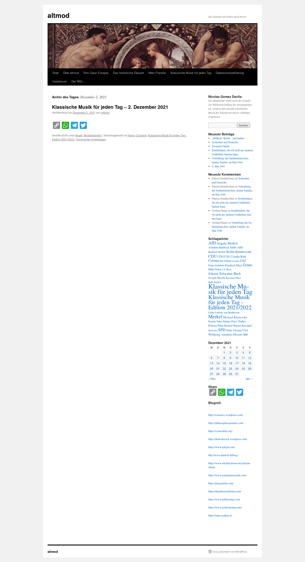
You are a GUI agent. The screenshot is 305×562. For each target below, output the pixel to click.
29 (224, 374)
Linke (211, 312)
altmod (58, 15)
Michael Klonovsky (235, 317)
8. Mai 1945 (218, 166)
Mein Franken (157, 73)
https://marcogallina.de (220, 515)
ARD (240, 247)
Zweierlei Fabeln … (222, 146)
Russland (247, 325)
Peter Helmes (224, 321)
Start (55, 73)
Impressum (59, 81)
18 (243, 363)
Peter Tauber (238, 321)
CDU (212, 256)
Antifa (233, 247)
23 (230, 368)
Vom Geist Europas (96, 73)
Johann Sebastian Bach (224, 273)
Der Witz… (78, 81)
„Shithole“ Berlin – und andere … (230, 138)
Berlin (230, 251)
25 (243, 368)
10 (236, 358)
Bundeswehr (243, 252)
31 (236, 374)
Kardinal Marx (233, 277)
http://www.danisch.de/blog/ (223, 455)
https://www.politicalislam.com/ (225, 507)
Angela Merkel (227, 243)
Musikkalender (93, 135)
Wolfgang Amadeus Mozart (225, 334)
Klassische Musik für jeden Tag (191, 73)
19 (249, 363)
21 (217, 368)
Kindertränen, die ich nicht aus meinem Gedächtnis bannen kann (232, 202)
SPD (222, 329)
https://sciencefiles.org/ (220, 431)
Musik (78, 135)
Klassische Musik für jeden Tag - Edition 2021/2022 (230, 302)
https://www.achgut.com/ (221, 447)
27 (211, 374)
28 (217, 374)
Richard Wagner (232, 325)
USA (245, 330)
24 (236, 368)
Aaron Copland (137, 135)
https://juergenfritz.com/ (220, 483)
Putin (220, 325)
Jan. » (249, 378)
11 (243, 358)
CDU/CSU (223, 256)
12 (249, 358)
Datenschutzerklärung (230, 73)
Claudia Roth (238, 256)
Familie (236, 260)
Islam (218, 269)
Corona (213, 260)
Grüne (247, 264)
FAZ (243, 260)
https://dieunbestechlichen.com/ (224, 491)
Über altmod (71, 73)
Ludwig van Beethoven (227, 312)
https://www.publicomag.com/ (224, 499)
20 (211, 368)
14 (217, 363)
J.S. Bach (227, 269)
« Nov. (212, 378)
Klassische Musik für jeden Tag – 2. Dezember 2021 (110, 106)
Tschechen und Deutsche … (226, 142)
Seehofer (212, 330)
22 (224, 368)
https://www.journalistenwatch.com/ (227, 475)
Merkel (215, 316)
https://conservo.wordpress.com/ (225, 415)
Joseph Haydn (216, 278)
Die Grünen (225, 260)
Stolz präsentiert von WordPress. (230, 551)
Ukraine (237, 330)
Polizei (212, 325)
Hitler (211, 269)
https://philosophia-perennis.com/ (225, 423)
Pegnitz (212, 321)
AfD (212, 242)
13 (211, 363)
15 (224, 363)
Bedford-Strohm (217, 252)
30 (230, 374)
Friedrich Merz (233, 265)
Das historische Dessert (128, 73)
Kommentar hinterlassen (91, 139)
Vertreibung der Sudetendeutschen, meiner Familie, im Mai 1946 (232, 190)
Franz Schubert (216, 265)
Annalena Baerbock (218, 247)
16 (230, 363)
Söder (229, 330)
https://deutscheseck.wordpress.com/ (227, 439)
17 (236, 363)
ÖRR (245, 334)
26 (249, 368)
